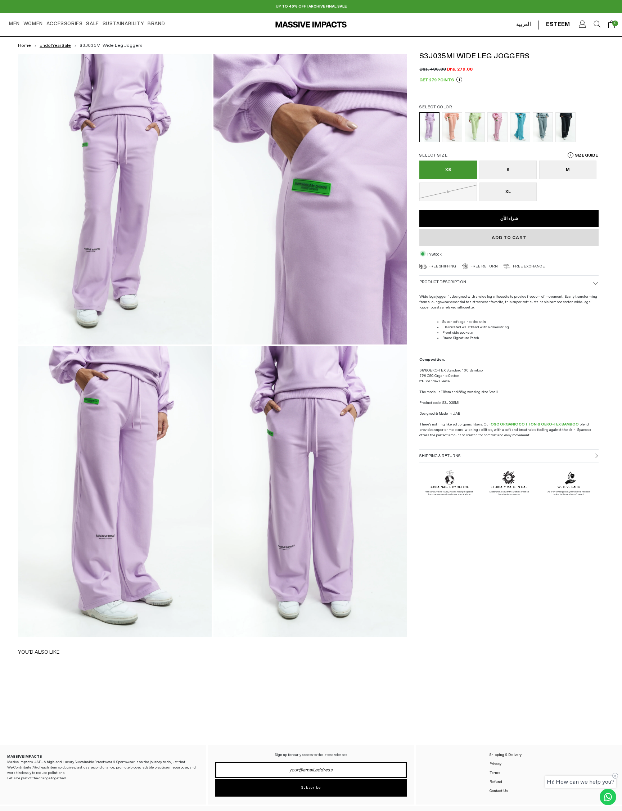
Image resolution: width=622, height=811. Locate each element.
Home (24, 45)
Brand (156, 24)
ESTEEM (558, 24)
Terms (495, 773)
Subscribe (311, 787)
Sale (92, 24)
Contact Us (499, 791)
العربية (523, 24)
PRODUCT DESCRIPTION (442, 282)
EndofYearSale (55, 45)
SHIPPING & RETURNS (440, 456)
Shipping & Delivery (506, 755)
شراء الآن (509, 218)
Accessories (64, 24)
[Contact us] (608, 797)
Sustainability (123, 24)
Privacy (495, 764)
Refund (496, 782)
